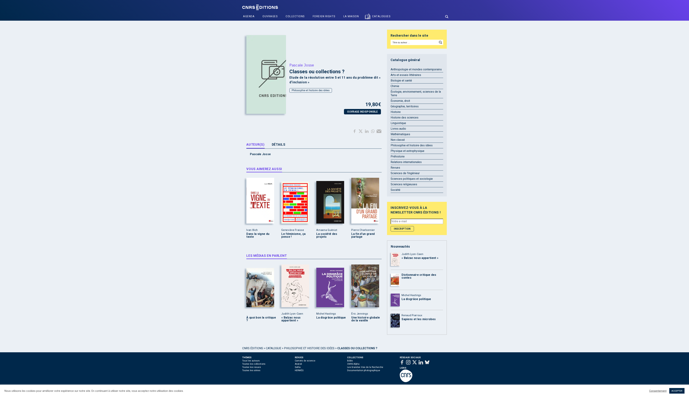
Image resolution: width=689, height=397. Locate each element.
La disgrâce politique (331, 317)
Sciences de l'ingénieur (405, 173)
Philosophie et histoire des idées (311, 90)
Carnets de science (305, 360)
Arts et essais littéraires (406, 75)
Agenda (249, 16)
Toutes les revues (251, 367)
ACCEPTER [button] (676, 390)
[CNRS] (406, 381)
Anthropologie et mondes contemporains (416, 69)
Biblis (350, 360)
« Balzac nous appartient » (291, 319)
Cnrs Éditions (252, 348)
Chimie (395, 86)
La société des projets (326, 235)
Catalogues (381, 16)
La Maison (351, 16)
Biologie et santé (401, 80)
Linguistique (398, 123)
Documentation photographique (363, 370)
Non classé (398, 139)
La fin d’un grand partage (363, 235)
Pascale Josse (301, 65)
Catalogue (273, 348)
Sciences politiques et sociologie (412, 178)
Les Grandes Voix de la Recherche (365, 367)
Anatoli (298, 364)
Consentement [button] (658, 391)
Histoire (396, 112)
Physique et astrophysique (407, 151)
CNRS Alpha (353, 364)
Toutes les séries (251, 370)
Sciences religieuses (404, 184)
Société (395, 190)
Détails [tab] (278, 144)
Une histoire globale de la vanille (365, 319)
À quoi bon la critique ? (261, 319)
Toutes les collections (254, 364)
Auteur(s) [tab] (255, 144)
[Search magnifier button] (446, 16)
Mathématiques (400, 134)
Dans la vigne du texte (257, 235)
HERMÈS (299, 370)
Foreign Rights (324, 16)
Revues (395, 167)
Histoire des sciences (404, 117)
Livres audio (398, 128)
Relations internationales (406, 162)
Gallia (298, 367)
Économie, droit (400, 101)
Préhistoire (398, 156)
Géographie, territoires (405, 106)
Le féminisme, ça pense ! (293, 235)
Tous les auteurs (251, 360)
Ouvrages (270, 16)
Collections (295, 16)
